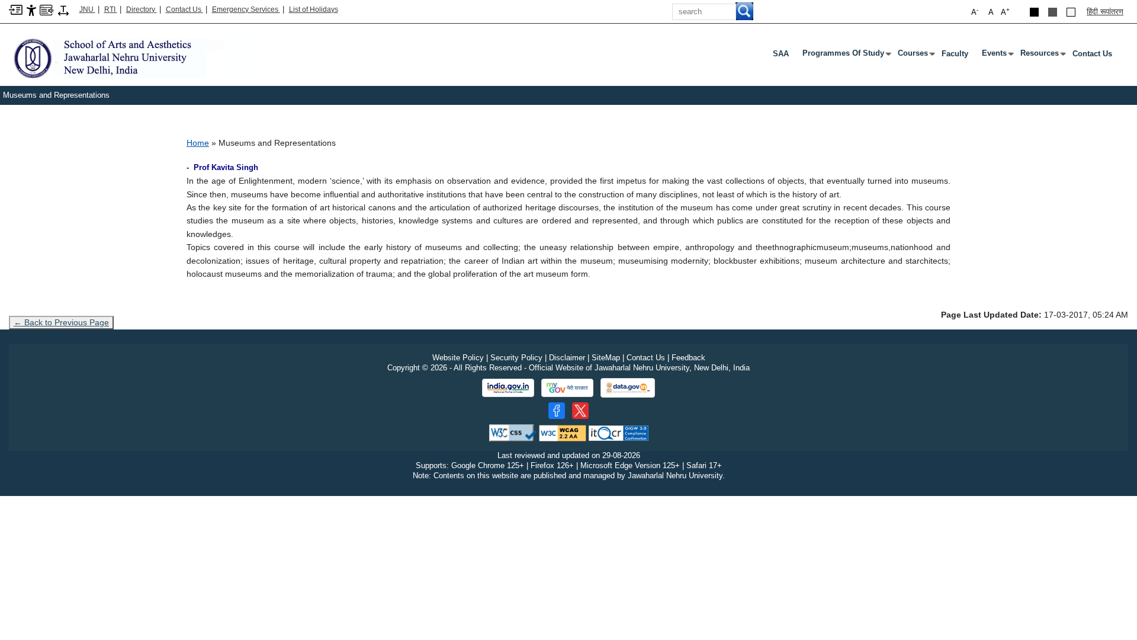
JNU (87, 9)
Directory (141, 9)
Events (996, 56)
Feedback (688, 357)
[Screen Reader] (46, 9)
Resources (1042, 56)
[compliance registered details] (618, 432)
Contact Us (184, 9)
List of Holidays (313, 9)
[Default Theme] (1071, 12)
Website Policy (458, 357)
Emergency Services (246, 9)
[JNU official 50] (580, 410)
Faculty (955, 53)
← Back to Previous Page (61, 322)
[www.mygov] (567, 388)
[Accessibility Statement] (31, 9)
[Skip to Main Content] (16, 9)
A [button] (1005, 12)
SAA (781, 53)
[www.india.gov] (508, 388)
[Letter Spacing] (63, 9)
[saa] (131, 57)
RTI (110, 9)
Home (198, 143)
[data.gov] (627, 388)
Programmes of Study (845, 56)
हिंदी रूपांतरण (1105, 11)
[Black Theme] (1034, 12)
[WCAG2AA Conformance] (562, 432)
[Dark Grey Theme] (1052, 12)
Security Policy (516, 357)
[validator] (513, 432)
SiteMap (606, 357)
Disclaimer (567, 357)
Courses (915, 56)
